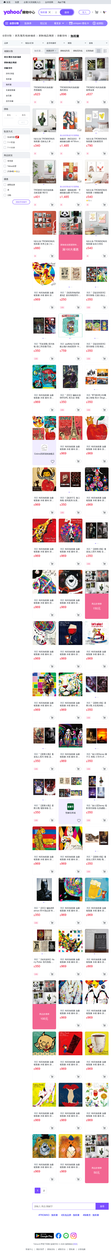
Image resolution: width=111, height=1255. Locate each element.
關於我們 (40, 1249)
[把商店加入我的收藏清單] (52, 461)
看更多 (57, 23)
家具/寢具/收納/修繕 (12, 56)
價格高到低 (78, 50)
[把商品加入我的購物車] (52, 102)
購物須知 (51, 1249)
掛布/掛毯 (10, 73)
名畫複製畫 (10, 90)
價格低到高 (65, 50)
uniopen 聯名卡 (81, 23)
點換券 (28, 23)
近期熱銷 (90, 50)
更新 (75, 1244)
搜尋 (102, 1206)
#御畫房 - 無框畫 (91, 1214)
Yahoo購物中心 (19, 12)
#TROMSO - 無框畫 (48, 1214)
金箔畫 (9, 95)
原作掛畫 (9, 101)
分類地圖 (81, 1249)
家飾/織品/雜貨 (10, 62)
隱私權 (72, 1249)
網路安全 (62, 1249)
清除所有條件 (21, 201)
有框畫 (9, 79)
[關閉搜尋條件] (49, 12)
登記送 (43, 23)
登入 (84, 12)
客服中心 (29, 1249)
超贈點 (100, 23)
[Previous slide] (34, 69)
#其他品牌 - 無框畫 (70, 1214)
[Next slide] (54, 69)
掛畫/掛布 (8, 67)
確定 (23, 122)
